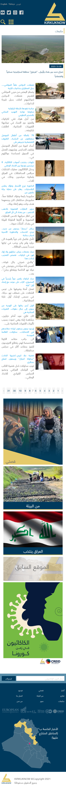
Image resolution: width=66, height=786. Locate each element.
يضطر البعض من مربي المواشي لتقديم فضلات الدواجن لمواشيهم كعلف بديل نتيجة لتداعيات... (18, 97)
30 (14, 390)
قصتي (41, 690)
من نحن (20, 701)
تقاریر (62, 695)
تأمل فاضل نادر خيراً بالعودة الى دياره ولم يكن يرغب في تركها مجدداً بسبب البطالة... (18, 242)
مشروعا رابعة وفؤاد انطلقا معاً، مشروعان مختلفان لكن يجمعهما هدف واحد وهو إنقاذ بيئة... (18, 199)
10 (20, 390)
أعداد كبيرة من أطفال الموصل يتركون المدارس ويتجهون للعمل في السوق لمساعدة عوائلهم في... (18, 151)
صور (41, 701)
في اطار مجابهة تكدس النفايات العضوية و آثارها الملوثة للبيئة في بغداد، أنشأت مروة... (18, 219)
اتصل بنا (19, 695)
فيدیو (20, 690)
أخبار (62, 690)
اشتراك (8, 678)
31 (8, 390)
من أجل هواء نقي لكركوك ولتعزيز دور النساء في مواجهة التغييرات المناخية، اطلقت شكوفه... (18, 124)
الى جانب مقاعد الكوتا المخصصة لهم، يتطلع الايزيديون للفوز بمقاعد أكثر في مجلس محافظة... (18, 344)
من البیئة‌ (40, 695)
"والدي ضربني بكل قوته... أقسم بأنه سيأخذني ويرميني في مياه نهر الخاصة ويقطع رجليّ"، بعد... (18, 267)
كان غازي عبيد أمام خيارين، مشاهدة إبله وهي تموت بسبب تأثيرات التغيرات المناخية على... (18, 319)
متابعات (61, 701)
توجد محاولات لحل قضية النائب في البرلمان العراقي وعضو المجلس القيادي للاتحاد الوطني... (18, 371)
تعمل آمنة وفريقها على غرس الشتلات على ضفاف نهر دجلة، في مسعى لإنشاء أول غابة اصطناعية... (18, 294)
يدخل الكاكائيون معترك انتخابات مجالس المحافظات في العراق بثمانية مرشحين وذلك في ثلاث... (18, 174)
